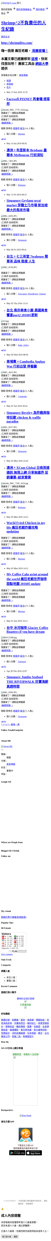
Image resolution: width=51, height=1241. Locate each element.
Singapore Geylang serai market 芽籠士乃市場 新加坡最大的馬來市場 (27, 205)
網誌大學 (41, 63)
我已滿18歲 (6, 1237)
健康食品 (9, 1026)
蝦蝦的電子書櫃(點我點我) (13, 917)
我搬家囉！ (39, 51)
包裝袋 (37, 1026)
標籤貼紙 (40, 1020)
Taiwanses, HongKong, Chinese (32, 294)
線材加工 (31, 1023)
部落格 (10, 84)
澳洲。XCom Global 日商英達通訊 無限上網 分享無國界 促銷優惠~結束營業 (28, 472)
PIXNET (13, 1201)
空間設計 (5, 1033)
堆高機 (30, 1020)
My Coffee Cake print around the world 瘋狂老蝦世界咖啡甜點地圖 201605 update (27, 579)
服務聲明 (29, 1204)
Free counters (7, 954)
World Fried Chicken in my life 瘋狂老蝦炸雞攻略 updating (26, 527)
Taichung (22, 661)
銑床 (23, 1020)
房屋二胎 (16, 1036)
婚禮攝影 (14, 1030)
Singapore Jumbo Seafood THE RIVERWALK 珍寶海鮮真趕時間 (27, 681)
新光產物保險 (40, 1030)
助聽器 (15, 1020)
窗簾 (29, 1026)
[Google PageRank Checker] (25, 1115)
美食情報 (23, 75)
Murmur (21, 134)
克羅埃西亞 (19, 1023)
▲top (3, 139)
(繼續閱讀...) (7, 123)
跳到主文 (5, 37)
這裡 (34, 59)
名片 (9, 87)
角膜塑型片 (28, 1036)
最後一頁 (15, 724)
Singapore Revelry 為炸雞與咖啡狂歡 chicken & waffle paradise (28, 417)
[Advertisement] (25, 812)
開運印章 (5, 1020)
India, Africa (23, 345)
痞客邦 (16, 128)
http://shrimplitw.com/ (17, 43)
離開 (15, 1237)
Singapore (22, 240)
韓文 (40, 1033)
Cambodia (22, 396)
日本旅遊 (31, 1033)
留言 (22, 128)
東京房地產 (26, 1030)
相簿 (9, 81)
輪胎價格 (20, 1026)
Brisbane (22, 185)
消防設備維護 (18, 1033)
